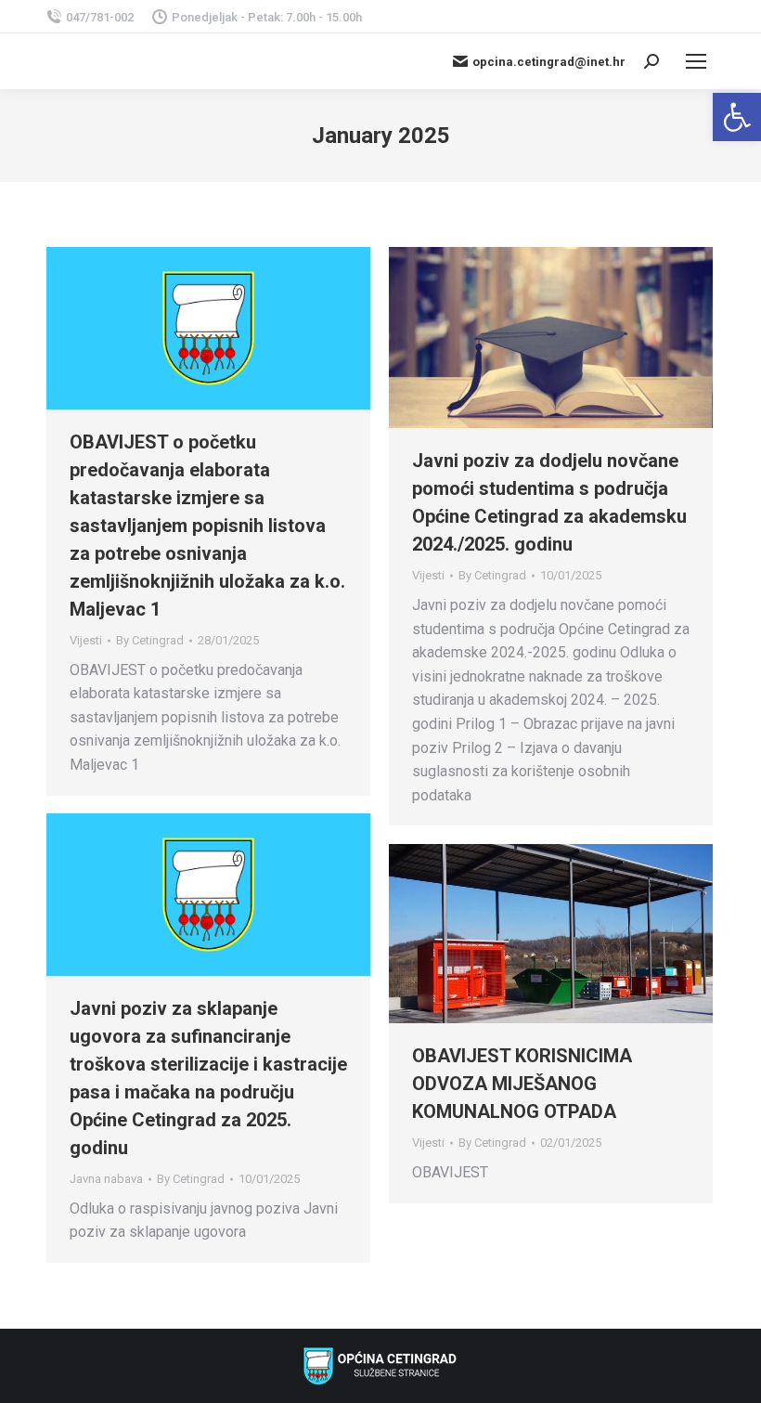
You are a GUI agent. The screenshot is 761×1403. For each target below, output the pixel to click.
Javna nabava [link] (106, 1179)
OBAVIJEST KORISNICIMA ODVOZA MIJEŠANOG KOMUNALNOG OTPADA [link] (522, 1084)
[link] (737, 117)
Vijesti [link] (86, 640)
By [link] (150, 640)
